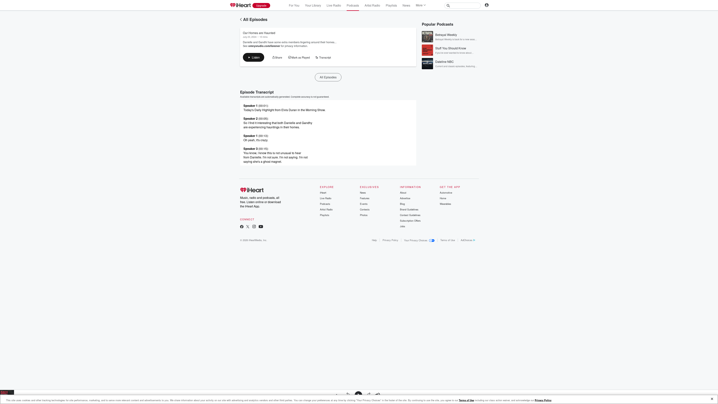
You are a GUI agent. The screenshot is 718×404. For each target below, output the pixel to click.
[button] (253, 57)
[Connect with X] (247, 227)
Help (374, 240)
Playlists (391, 5)
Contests (365, 209)
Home (443, 198)
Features (364, 198)
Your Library (313, 5)
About (403, 192)
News (406, 5)
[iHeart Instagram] (254, 227)
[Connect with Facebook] (241, 227)
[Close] (712, 399)
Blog (402, 204)
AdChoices (466, 240)
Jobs (402, 226)
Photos (364, 215)
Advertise (405, 198)
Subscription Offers (410, 220)
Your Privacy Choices (415, 240)
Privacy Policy (390, 240)
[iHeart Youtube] (261, 227)
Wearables (445, 204)
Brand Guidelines (409, 209)
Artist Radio (372, 5)
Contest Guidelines (410, 215)
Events (364, 204)
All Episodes (255, 19)
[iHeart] (240, 5)
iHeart (323, 192)
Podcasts (353, 5)
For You (294, 5)
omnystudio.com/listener (264, 46)
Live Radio (334, 5)
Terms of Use (447, 240)
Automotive (446, 192)
